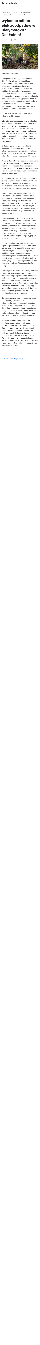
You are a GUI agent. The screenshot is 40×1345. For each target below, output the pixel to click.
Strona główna (7, 13)
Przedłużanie (9, 3)
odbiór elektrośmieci (10, 74)
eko (15, 13)
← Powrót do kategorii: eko (12, 359)
